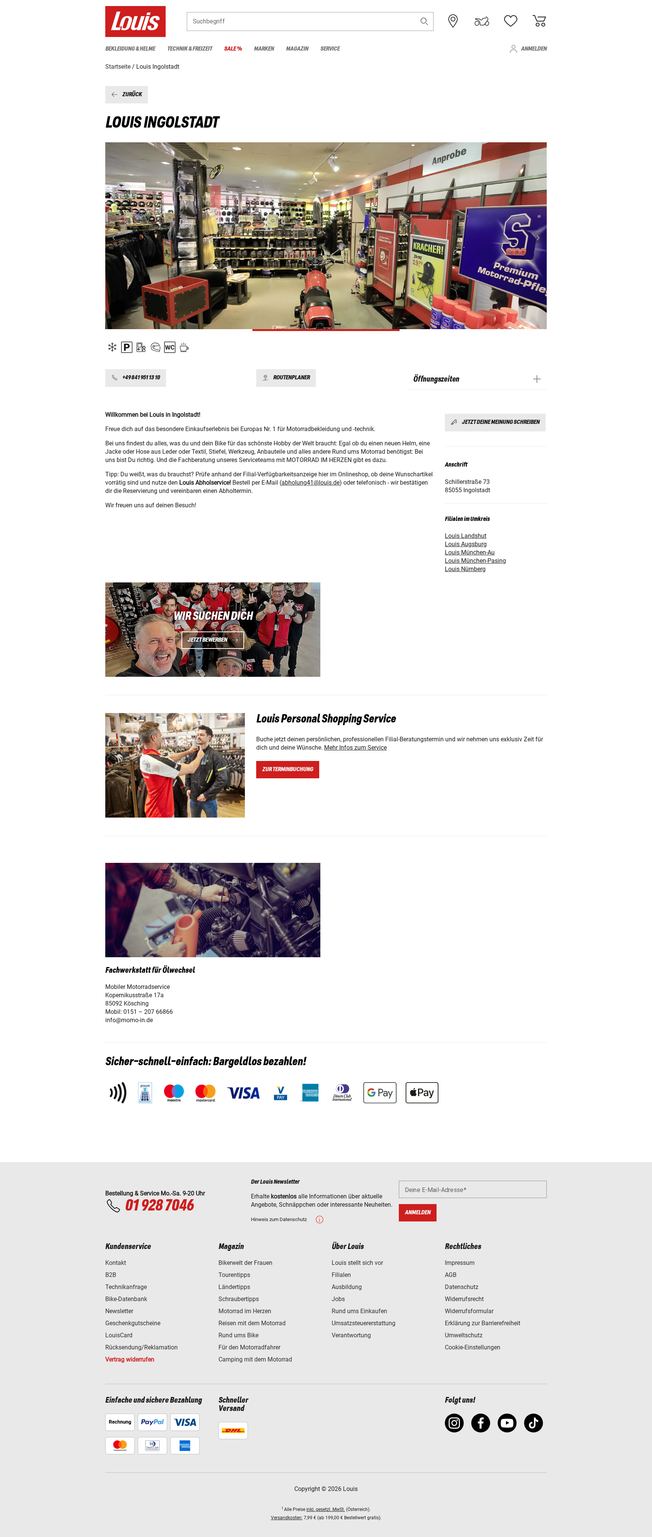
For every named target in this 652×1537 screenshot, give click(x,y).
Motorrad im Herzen (244, 1311)
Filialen (341, 1274)
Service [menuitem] (330, 49)
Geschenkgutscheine (132, 1323)
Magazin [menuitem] (297, 49)
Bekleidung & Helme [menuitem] (130, 49)
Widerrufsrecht (464, 1299)
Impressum (460, 1262)
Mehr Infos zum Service (355, 747)
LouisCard (118, 1335)
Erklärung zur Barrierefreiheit (482, 1323)
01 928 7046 (159, 1206)
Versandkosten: (287, 1517)
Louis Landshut (465, 535)
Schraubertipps (238, 1299)
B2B (110, 1274)
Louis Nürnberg (465, 569)
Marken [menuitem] (264, 49)
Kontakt (115, 1262)
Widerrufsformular (469, 1311)
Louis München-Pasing (475, 560)
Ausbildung (347, 1287)
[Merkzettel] (510, 21)
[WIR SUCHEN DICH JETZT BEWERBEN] (212, 629)
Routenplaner (291, 378)
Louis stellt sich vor (357, 1262)
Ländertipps (234, 1287)
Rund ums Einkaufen (359, 1311)
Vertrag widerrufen (129, 1359)
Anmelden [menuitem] (534, 49)
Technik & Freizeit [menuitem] (189, 49)
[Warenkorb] (539, 21)
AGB (451, 1274)
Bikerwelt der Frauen (245, 1262)
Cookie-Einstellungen (472, 1347)
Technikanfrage (126, 1287)
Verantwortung (351, 1335)
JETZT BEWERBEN (207, 640)
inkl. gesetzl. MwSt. (325, 1509)
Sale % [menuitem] (233, 49)
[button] (424, 21)
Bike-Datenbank (126, 1299)
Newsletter (119, 1311)
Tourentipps (234, 1274)
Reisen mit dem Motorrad (252, 1323)
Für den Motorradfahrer (249, 1347)
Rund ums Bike (238, 1335)
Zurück (132, 94)
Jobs (338, 1299)
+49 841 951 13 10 (141, 378)
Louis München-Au (470, 552)
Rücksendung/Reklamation (141, 1347)
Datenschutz (461, 1287)
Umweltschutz (464, 1335)
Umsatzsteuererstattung (363, 1323)
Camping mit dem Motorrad (255, 1359)
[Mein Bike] (481, 21)
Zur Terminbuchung (287, 769)
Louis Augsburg (466, 544)
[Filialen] (453, 21)
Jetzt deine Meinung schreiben (501, 422)
